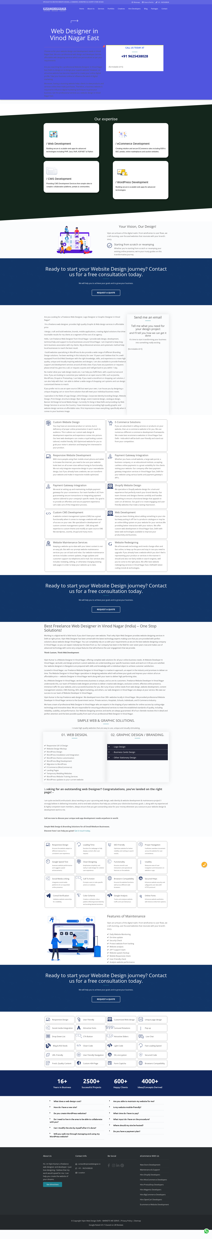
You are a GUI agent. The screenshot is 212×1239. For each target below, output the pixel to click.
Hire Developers (134, 9)
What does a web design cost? (67, 1101)
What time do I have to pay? (126, 1113)
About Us (90, 9)
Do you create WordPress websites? (70, 1113)
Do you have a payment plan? (126, 1131)
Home (81, 9)
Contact (164, 9)
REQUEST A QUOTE (106, 292)
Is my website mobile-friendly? (127, 1107)
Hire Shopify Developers (150, 1174)
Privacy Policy (126, 1221)
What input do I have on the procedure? (131, 1119)
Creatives (121, 9)
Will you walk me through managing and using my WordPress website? (75, 1135)
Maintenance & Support (150, 1170)
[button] (137, 746)
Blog (146, 9)
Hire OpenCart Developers (151, 1199)
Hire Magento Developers (150, 1189)
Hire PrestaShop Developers (152, 1184)
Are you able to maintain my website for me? (133, 1101)
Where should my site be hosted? (128, 1125)
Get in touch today (82, 831)
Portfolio (111, 9)
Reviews (120, 1225)
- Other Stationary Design (124, 757)
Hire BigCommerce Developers (153, 1194)
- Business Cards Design (124, 752)
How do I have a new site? (65, 1107)
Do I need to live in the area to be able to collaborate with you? (76, 1120)
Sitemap (137, 1221)
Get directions (53, 1184)
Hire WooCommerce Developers (153, 1179)
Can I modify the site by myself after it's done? (75, 1128)
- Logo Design (119, 746)
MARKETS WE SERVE (110, 1221)
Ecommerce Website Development (154, 1204)
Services (101, 9)
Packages (154, 9)
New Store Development (150, 1165)
